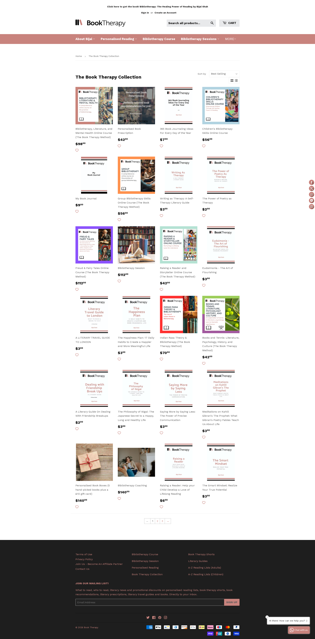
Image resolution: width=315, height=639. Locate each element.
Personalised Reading (118, 39)
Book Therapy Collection (147, 574)
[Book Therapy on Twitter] (148, 617)
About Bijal (84, 39)
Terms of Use (83, 554)
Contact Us (82, 568)
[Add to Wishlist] (76, 150)
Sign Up (231, 602)
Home (78, 56)
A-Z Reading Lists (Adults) (204, 567)
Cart (231, 23)
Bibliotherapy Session (145, 561)
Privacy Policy (84, 559)
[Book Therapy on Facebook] (154, 617)
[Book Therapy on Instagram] (165, 617)
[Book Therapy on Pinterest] (159, 617)
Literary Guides (198, 561)
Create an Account (165, 12)
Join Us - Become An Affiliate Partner (99, 564)
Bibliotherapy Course (159, 39)
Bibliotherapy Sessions (199, 39)
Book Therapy (91, 627)
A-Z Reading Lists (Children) (205, 574)
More (229, 39)
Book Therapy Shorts (201, 554)
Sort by (202, 73)
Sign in (145, 12)
